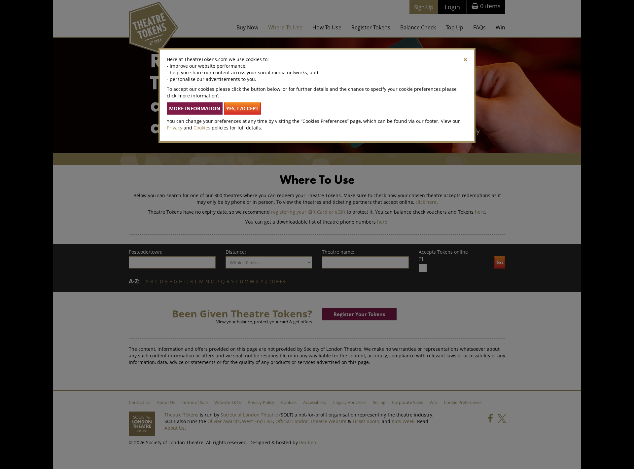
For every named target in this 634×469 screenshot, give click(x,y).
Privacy (174, 128)
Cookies (202, 128)
